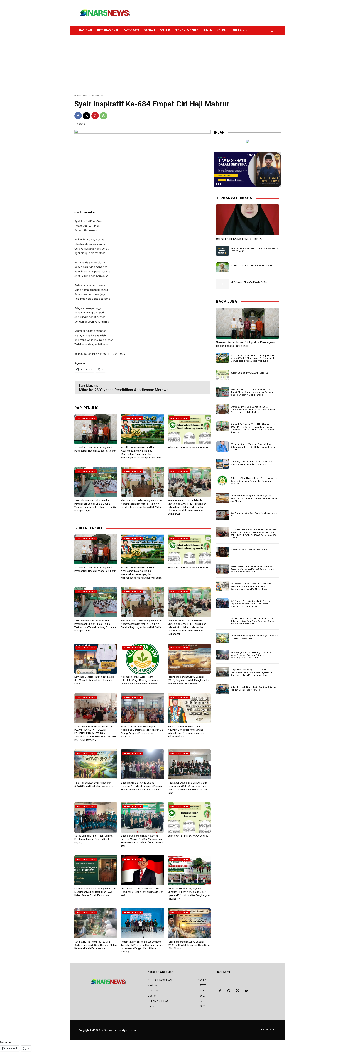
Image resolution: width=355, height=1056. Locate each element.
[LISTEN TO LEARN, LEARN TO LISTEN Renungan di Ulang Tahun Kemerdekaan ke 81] (142, 870)
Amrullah (90, 212)
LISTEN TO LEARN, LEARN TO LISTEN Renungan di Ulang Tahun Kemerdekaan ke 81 (142, 892)
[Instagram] (228, 990)
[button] (272, 30)
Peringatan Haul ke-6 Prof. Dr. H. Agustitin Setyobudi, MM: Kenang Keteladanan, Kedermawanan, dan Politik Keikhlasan (251, 586)
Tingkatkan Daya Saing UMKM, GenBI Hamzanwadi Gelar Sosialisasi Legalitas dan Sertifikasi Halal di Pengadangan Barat (252, 672)
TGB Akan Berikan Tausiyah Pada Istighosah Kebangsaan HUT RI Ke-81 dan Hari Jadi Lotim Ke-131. (253, 447)
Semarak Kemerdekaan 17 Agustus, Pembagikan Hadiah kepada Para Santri (245, 344)
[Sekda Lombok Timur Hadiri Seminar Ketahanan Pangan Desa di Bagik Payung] (95, 817)
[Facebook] (78, 115)
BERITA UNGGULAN (93, 95)
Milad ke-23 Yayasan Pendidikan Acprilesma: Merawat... (126, 390)
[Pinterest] (95, 115)
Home (77, 95)
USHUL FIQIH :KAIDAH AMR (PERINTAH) (240, 238)
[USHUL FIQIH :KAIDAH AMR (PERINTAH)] (247, 219)
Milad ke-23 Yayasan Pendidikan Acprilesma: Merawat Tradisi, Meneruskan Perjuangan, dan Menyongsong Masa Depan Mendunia (253, 358)
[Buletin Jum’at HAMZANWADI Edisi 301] (189, 817)
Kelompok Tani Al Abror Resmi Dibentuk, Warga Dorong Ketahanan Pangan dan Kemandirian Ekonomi (140, 680)
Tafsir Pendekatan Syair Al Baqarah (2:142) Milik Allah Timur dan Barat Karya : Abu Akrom (189, 945)
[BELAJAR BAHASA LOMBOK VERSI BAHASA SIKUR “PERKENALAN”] (222, 251)
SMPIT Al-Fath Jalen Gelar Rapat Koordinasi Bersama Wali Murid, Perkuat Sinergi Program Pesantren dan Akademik (253, 569)
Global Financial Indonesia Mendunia (249, 550)
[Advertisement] (208, 13)
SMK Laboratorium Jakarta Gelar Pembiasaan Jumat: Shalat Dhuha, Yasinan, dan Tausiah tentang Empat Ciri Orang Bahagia (253, 392)
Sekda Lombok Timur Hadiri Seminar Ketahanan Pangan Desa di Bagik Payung (93, 839)
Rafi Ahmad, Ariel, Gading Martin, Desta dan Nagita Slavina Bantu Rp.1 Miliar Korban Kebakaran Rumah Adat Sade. (252, 604)
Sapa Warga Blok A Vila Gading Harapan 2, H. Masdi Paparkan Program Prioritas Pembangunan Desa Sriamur (142, 786)
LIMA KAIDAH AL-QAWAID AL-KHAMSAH (249, 282)
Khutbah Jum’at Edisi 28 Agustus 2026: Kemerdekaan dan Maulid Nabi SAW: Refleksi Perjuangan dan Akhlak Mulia (141, 503)
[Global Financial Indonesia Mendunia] (222, 552)
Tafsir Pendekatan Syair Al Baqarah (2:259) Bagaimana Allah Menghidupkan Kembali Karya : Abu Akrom (189, 680)
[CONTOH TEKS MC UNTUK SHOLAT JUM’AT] (222, 267)
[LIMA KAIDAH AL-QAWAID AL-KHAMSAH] (222, 284)
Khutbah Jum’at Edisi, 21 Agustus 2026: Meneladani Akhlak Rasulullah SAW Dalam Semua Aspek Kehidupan (95, 892)
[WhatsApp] (103, 115)
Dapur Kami (268, 1029)
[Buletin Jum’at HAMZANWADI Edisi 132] (189, 429)
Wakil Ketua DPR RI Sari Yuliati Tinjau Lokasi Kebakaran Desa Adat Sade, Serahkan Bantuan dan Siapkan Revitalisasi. (253, 621)
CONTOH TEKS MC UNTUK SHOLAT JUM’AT (251, 265)
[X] (86, 115)
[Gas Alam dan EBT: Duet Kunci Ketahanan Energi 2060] (222, 515)
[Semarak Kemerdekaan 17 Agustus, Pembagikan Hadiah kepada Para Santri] (95, 429)
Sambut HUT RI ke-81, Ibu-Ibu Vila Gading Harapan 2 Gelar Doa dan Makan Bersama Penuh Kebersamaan (95, 945)
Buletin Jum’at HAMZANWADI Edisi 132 (188, 447)
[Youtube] (246, 990)
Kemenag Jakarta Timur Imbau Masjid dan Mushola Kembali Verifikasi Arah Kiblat (94, 680)
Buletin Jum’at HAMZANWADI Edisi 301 (188, 835)
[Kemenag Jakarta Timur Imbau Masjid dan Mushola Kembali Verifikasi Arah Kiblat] (95, 659)
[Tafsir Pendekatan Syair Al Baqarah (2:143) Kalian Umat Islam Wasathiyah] (95, 764)
